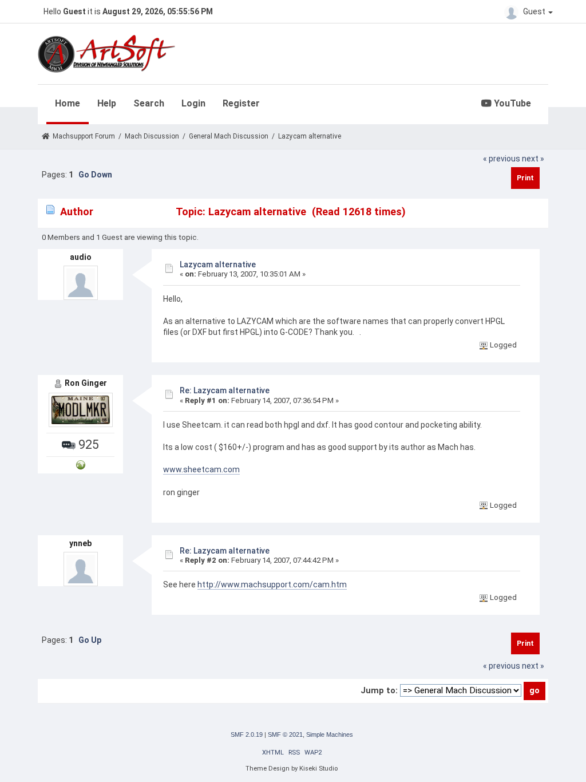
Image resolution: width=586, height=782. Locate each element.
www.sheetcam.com (201, 469)
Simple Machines (329, 734)
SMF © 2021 (285, 734)
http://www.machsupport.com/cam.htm (272, 584)
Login (193, 103)
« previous (501, 158)
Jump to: (379, 690)
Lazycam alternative (218, 264)
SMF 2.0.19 (247, 734)
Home (67, 103)
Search (148, 103)
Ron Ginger (86, 383)
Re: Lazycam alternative (225, 390)
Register (241, 103)
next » (533, 158)
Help (106, 103)
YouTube (511, 103)
